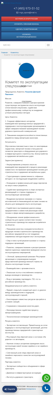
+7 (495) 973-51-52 (26, 8)
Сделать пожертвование (26, 29)
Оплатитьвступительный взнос (26, 35)
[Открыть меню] (48, 45)
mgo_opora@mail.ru (28, 12)
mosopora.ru (31, 389)
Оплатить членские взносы (26, 24)
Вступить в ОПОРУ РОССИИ (26, 19)
